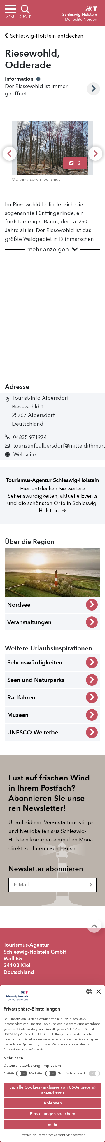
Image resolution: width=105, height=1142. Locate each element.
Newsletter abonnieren (45, 869)
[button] (52, 249)
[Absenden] (90, 885)
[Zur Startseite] (79, 12)
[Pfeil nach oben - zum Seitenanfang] (94, 925)
